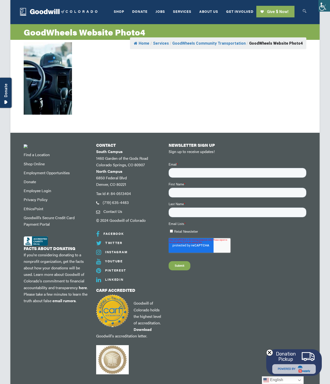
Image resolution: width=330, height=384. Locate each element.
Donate (140, 11)
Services (182, 11)
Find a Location (37, 154)
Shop (119, 11)
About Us (208, 11)
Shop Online (34, 164)
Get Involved (239, 11)
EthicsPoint (33, 208)
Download (143, 329)
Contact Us (112, 211)
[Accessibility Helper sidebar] (324, 6)
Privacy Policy (36, 199)
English (276, 380)
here (83, 287)
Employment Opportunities (47, 172)
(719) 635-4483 (116, 202)
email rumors (64, 300)
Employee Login (37, 190)
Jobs (160, 11)
